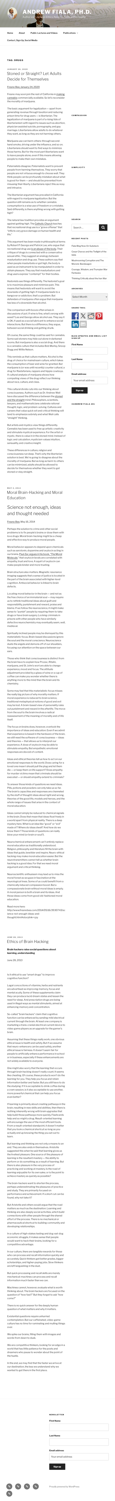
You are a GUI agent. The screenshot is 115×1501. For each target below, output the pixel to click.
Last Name (77, 359)
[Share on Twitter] (83, 316)
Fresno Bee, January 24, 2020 (23, 87)
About (22, 33)
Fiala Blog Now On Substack (85, 246)
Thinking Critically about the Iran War (89, 278)
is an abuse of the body (43, 248)
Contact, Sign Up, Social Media (22, 40)
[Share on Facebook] (75, 316)
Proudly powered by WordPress (64, 1486)
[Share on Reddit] (91, 316)
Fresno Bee (13, 521)
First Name (77, 344)
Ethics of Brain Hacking (28, 941)
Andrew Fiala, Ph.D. (57, 12)
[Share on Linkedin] (75, 324)
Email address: (79, 374)
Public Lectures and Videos (44, 33)
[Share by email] (83, 324)
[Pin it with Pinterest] (99, 316)
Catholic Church (43, 223)
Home (10, 33)
